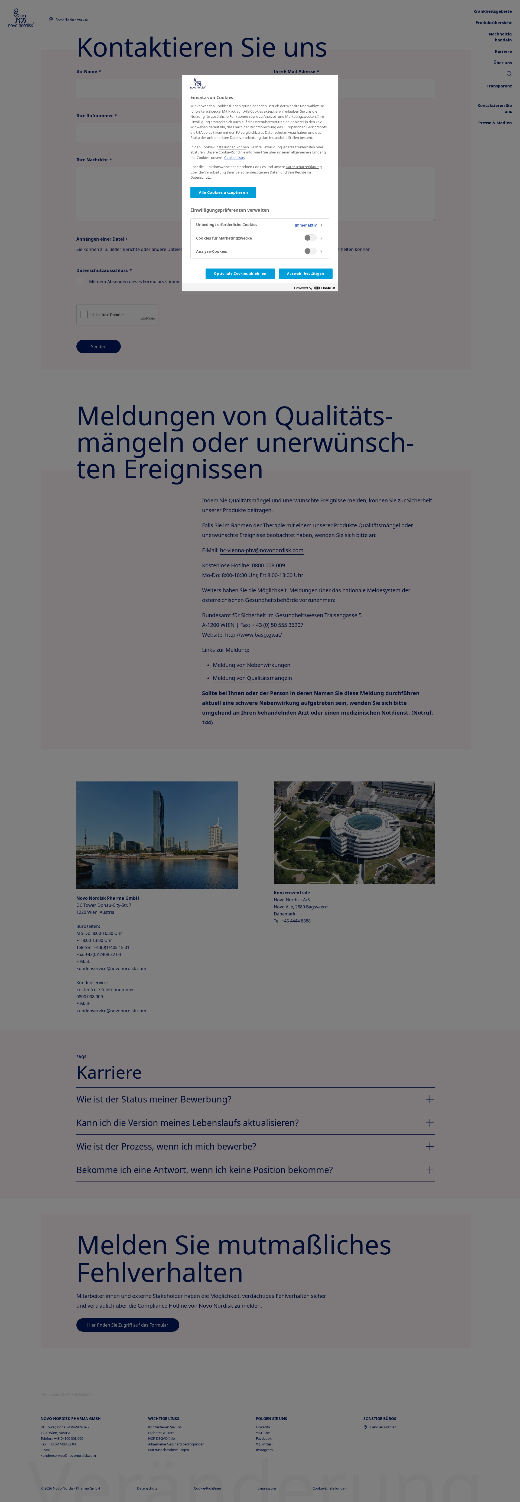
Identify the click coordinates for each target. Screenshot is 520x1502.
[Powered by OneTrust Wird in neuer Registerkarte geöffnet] (314, 287)
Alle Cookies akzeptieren (223, 192)
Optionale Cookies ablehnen (240, 273)
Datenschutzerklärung (304, 166)
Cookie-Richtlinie (232, 152)
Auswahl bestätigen (305, 273)
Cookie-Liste (234, 157)
